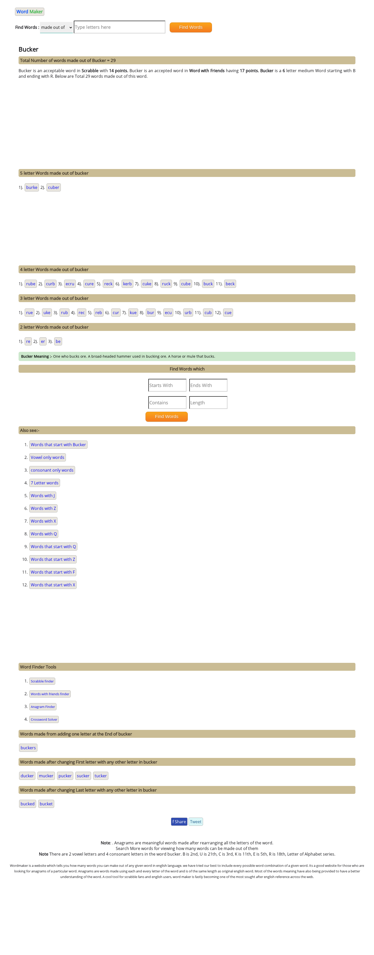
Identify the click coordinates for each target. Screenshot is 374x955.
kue (133, 312)
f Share (179, 821)
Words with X (43, 521)
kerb (127, 284)
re (28, 341)
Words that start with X (53, 585)
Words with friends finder (50, 694)
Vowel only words (47, 457)
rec (82, 312)
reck (108, 284)
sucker (83, 776)
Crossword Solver (44, 719)
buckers (28, 748)
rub (64, 312)
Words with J (43, 495)
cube (186, 284)
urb (188, 312)
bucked (28, 804)
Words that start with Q (53, 546)
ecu (168, 312)
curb (50, 284)
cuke (146, 284)
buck (208, 284)
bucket (46, 804)
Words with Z (43, 508)
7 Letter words (45, 483)
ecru (70, 284)
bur (150, 312)
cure (89, 284)
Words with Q (44, 534)
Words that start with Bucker (58, 444)
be (58, 341)
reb (98, 312)
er (43, 341)
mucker (46, 776)
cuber (53, 187)
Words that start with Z (53, 559)
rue (29, 312)
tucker (101, 776)
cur (116, 312)
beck (230, 284)
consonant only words (52, 470)
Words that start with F (53, 572)
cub (208, 312)
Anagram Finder (43, 706)
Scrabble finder (42, 681)
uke (47, 312)
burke (31, 187)
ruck (166, 284)
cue (228, 312)
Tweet (196, 821)
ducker (27, 776)
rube (30, 284)
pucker (65, 776)
